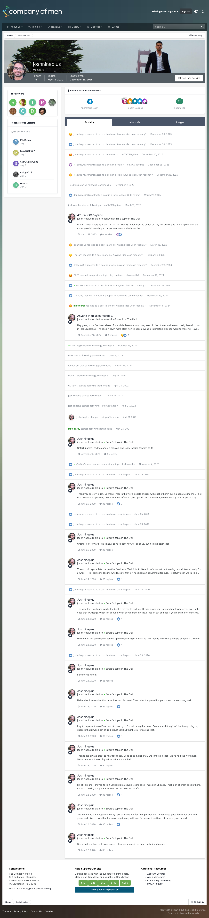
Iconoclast (73, 365)
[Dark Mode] (203, 11)
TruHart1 (77, 255)
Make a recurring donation (105, 889)
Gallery (75, 26)
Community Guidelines (159, 880)
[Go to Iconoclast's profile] (32, 102)
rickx (70, 355)
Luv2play (78, 295)
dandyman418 (81, 195)
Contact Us (36, 911)
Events (115, 26)
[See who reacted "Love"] (123, 335)
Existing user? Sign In (164, 11)
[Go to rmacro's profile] (16, 185)
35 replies (111, 454)
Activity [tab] (89, 122)
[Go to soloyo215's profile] (16, 174)
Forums (35, 26)
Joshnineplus (85, 438)
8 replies (112, 335)
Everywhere (189, 26)
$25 (93, 882)
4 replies (107, 234)
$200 (125, 882)
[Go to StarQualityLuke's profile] (16, 163)
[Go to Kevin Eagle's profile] (22, 102)
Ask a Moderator (156, 877)
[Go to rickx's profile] (42, 102)
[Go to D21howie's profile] (32, 111)
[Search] (202, 26)
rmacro (24, 183)
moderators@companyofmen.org (33, 888)
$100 (113, 882)
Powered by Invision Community (183, 913)
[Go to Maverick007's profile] (16, 153)
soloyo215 (26, 172)
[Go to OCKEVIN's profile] (22, 111)
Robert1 (72, 375)
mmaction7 (110, 319)
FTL (102, 395)
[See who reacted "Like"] (120, 234)
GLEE (76, 275)
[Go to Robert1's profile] (12, 102)
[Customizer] (196, 11)
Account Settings (156, 873)
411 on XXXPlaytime (127, 154)
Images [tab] (180, 122)
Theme (6, 911)
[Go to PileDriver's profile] (16, 142)
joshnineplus (79, 134)
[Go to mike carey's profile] (12, 111)
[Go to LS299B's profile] (52, 102)
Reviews (55, 26)
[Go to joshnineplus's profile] (71, 217)
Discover (95, 26)
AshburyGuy (80, 265)
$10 (83, 882)
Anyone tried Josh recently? (132, 134)
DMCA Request (155, 883)
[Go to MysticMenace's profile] (42, 111)
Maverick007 (27, 150)
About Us (15, 26)
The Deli (135, 218)
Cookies (49, 911)
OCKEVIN (73, 385)
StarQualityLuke (29, 161)
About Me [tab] (134, 122)
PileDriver (25, 140)
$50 (103, 882)
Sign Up (185, 11)
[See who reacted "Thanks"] (118, 234)
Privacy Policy (21, 911)
